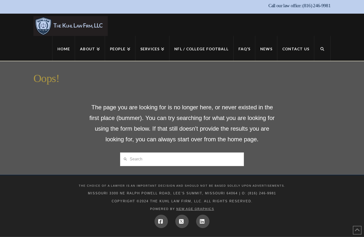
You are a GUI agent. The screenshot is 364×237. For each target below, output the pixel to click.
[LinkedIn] (202, 221)
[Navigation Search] (322, 48)
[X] (182, 221)
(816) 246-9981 (316, 5)
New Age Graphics (195, 209)
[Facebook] (161, 221)
